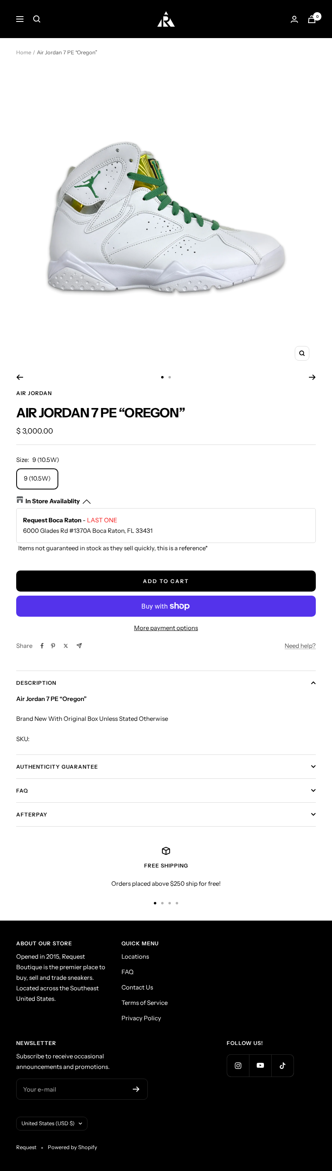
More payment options (166, 628)
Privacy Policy (141, 1018)
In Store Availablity (53, 501)
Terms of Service (144, 1002)
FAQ (22, 790)
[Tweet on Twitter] (65, 646)
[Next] (312, 377)
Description (36, 683)
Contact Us (137, 987)
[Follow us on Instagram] (238, 1065)
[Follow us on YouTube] (260, 1065)
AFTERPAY (31, 814)
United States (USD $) (47, 1123)
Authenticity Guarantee (57, 766)
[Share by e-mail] (79, 645)
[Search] (36, 19)
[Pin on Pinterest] (53, 646)
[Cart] (312, 19)
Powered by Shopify (72, 1147)
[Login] (294, 19)
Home (23, 52)
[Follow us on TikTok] (282, 1065)
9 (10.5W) (37, 478)
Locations (135, 956)
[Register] (136, 1089)
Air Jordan (34, 393)
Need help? (300, 646)
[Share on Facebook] (42, 646)
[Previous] (19, 377)
